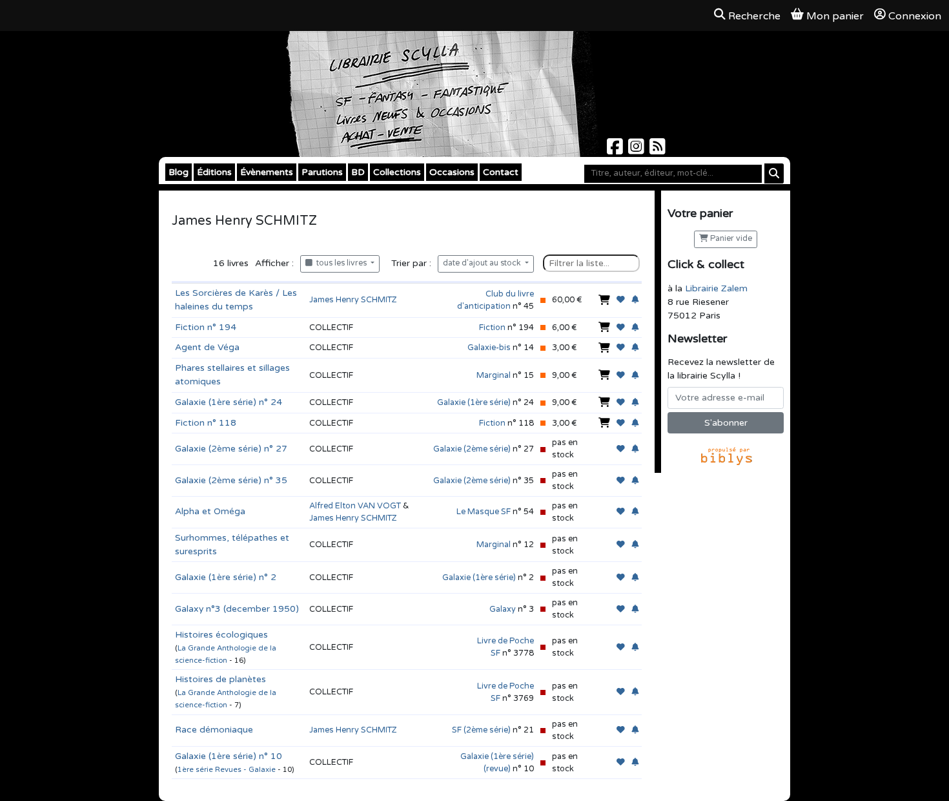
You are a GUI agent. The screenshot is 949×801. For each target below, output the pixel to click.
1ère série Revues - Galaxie (228, 769)
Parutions (322, 172)
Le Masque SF (483, 511)
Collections (397, 172)
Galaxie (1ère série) (474, 402)
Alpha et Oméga (210, 511)
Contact (500, 172)
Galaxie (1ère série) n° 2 (225, 577)
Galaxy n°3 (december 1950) (237, 608)
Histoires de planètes (220, 679)
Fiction (492, 327)
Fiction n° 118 (205, 422)
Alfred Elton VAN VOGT (355, 506)
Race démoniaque (214, 729)
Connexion (914, 16)
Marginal (493, 375)
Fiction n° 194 (205, 327)
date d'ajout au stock (483, 263)
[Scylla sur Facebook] (616, 150)
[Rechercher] (774, 173)
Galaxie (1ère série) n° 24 (228, 402)
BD (358, 172)
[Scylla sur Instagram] (637, 150)
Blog (178, 172)
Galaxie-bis (489, 347)
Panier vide (730, 239)
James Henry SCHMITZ (353, 300)
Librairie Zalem (716, 288)
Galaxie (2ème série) (472, 449)
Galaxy (502, 609)
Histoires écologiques (221, 634)
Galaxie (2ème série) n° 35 (231, 480)
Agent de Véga (207, 347)
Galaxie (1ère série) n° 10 (228, 756)
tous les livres (340, 263)
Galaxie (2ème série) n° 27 (231, 448)
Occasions (451, 172)
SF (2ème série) (481, 730)
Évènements (266, 172)
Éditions (214, 172)
